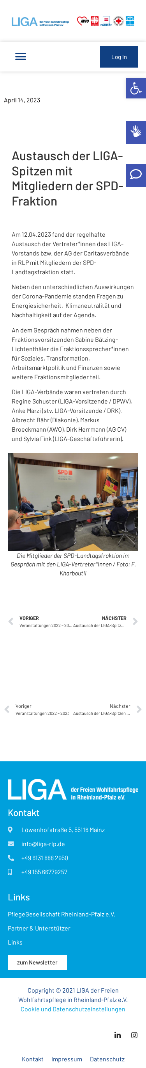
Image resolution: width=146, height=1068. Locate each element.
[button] (136, 88)
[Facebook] (134, 1035)
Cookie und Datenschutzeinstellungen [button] (73, 1009)
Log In (119, 56)
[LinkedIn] (117, 1035)
